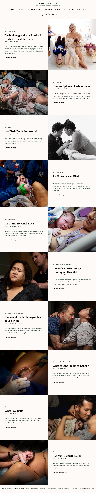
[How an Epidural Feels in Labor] (24, 92)
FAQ (64, 9)
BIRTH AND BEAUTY (48, 3)
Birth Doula (7, 127)
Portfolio (20, 9)
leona (6, 41)
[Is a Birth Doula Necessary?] (72, 137)
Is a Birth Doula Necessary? (20, 131)
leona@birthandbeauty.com (86, 488)
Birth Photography (9, 31)
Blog (78, 9)
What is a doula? (14, 410)
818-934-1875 (73, 488)
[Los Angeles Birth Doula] (24, 462)
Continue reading (11, 58)
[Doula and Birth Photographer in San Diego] (72, 325)
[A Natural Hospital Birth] (72, 229)
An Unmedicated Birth (66, 176)
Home (12, 9)
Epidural (58, 82)
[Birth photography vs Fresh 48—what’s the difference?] (72, 44)
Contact (71, 9)
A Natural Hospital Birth (19, 223)
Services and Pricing (34, 9)
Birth (53, 82)
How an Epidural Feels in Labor (71, 86)
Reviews (57, 9)
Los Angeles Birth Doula (66, 455)
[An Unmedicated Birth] (24, 183)
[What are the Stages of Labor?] (24, 372)
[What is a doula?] (72, 417)
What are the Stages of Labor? (70, 365)
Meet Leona (48, 9)
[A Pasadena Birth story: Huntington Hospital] (24, 276)
